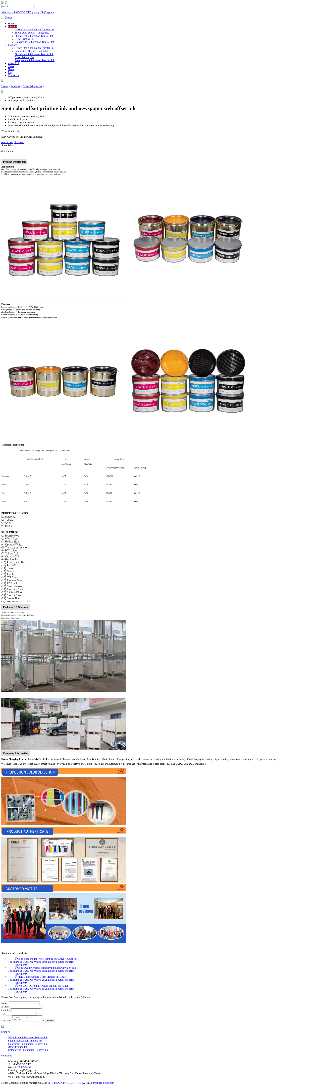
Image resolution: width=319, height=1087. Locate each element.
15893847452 (23, 1067)
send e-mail (7, 142)
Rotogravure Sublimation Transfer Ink (34, 42)
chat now (19, 142)
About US (13, 63)
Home (11, 23)
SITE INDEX (55, 1082)
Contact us (13, 75)
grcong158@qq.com (43, 12)
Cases (11, 66)
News (11, 69)
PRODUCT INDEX (74, 1082)
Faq (10, 72)
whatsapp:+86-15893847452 (16, 12)
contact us (6, 1055)
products (5, 1031)
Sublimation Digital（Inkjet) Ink (32, 32)
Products (12, 26)
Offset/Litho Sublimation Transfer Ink (34, 29)
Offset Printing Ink (24, 39)
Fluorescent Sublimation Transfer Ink (34, 36)
